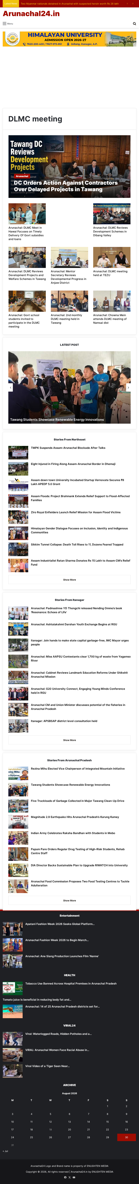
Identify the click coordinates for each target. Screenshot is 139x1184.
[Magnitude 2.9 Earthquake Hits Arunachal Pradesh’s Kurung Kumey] (18, 822)
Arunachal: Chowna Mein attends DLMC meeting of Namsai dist (110, 318)
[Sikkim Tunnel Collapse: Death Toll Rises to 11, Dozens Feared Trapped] (18, 549)
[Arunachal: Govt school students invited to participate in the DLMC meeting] (27, 301)
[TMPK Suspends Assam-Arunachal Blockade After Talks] (18, 452)
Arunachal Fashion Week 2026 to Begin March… (57, 940)
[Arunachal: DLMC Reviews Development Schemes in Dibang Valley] (111, 213)
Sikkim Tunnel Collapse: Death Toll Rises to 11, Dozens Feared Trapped (77, 544)
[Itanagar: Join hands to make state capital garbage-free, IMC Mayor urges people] (18, 645)
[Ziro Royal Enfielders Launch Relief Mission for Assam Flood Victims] (18, 517)
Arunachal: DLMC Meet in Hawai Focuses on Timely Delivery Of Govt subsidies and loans (26, 233)
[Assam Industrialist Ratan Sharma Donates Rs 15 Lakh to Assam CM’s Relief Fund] (18, 565)
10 (12, 1121)
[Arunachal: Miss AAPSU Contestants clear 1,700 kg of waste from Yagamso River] (18, 661)
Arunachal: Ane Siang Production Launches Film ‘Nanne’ (62, 956)
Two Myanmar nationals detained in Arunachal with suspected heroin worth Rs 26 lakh (70, 3)
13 (69, 1121)
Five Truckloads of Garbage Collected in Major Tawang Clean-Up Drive (77, 801)
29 (107, 1137)
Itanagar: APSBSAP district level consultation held (64, 721)
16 (126, 1121)
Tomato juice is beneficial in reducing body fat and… (37, 999)
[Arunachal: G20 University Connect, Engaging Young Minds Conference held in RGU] (18, 693)
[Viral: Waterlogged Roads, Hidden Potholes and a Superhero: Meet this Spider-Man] (13, 1039)
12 (50, 1121)
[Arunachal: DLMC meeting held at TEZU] (111, 257)
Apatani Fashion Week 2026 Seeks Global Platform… (60, 924)
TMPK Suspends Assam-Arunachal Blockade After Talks (68, 448)
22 (107, 1129)
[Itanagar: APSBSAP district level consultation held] (18, 726)
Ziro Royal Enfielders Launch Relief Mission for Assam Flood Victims (76, 512)
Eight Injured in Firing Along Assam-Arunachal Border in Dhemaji (73, 464)
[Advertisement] (69, 77)
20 (69, 1129)
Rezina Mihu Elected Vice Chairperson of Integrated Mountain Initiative (78, 768)
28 (88, 1137)
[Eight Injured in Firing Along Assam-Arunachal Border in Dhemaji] (18, 469)
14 (88, 1121)
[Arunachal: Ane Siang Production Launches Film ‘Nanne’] (13, 961)
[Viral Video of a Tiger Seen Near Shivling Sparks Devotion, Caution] (13, 1071)
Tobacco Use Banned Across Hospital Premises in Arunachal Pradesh (71, 983)
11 (31, 1121)
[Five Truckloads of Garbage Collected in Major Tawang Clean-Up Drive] (18, 806)
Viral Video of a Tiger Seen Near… (47, 1066)
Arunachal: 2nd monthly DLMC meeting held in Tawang (66, 318)
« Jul (5, 1151)
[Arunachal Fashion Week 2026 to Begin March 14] (13, 945)
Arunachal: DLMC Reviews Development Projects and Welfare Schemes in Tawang (27, 275)
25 (31, 1137)
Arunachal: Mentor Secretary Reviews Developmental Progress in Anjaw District (68, 277)
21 (88, 1129)
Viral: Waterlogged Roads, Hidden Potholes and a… (58, 1034)
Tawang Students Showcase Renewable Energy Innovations (57, 419)
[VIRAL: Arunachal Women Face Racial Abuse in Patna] (13, 1055)
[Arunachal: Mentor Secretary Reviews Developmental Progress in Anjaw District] (69, 257)
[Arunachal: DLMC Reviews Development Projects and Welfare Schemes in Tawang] (27, 257)
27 (69, 1137)
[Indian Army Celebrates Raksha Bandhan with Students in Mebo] (18, 838)
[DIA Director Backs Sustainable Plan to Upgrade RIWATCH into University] (18, 870)
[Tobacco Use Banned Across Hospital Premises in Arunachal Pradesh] (13, 988)
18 (31, 1129)
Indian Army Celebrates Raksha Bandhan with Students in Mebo (73, 833)
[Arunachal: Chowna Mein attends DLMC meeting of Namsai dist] (111, 301)
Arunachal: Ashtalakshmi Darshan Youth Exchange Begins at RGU (74, 624)
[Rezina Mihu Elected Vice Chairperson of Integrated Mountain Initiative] (18, 773)
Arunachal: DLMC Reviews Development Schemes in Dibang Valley (110, 231)
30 (126, 1137)
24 (12, 1137)
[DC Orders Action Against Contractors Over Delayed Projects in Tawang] (70, 166)
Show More (69, 579)
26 (50, 1137)
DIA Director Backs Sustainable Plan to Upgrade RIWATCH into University (79, 865)
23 (126, 1129)
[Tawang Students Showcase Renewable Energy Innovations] (18, 789)
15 (107, 1121)
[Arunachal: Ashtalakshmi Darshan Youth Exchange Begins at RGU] (18, 629)
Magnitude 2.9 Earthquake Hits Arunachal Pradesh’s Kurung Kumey (75, 817)
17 (12, 1129)
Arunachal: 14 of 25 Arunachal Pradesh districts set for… (62, 1006)
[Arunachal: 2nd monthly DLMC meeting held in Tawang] (69, 301)
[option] (69, 387)
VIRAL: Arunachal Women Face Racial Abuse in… (57, 1050)
